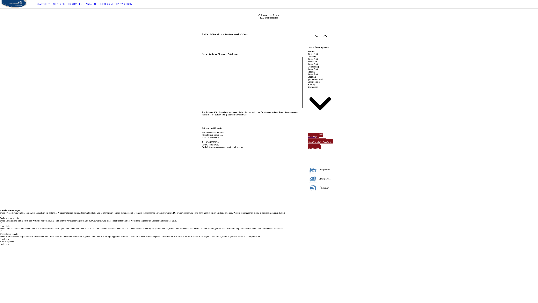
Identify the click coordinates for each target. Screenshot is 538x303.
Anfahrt (91, 4)
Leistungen (75, 4)
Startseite (43, 4)
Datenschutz (124, 4)
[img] (14, 4)
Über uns (59, 4)
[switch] (1, 215)
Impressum (106, 4)
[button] (142, 239)
